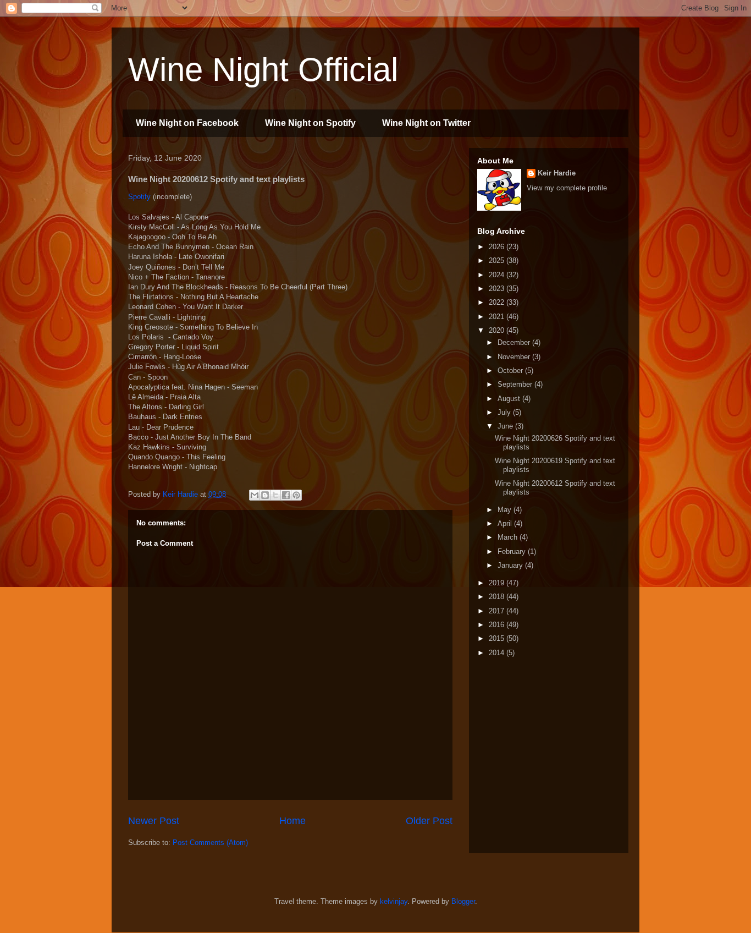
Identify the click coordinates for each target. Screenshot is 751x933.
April (506, 523)
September (516, 384)
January (511, 565)
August (510, 398)
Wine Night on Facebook (187, 123)
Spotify (139, 197)
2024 (497, 275)
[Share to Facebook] (285, 495)
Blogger (463, 901)
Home (292, 820)
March (509, 537)
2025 (497, 260)
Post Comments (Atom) (210, 842)
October (511, 370)
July (505, 412)
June (506, 426)
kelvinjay (393, 901)
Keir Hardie (557, 173)
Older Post (429, 820)
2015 (497, 638)
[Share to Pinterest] (296, 495)
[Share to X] (275, 495)
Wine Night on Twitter (426, 123)
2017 (497, 611)
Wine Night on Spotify (310, 123)
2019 (497, 583)
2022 (497, 302)
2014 (497, 653)
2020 (497, 330)
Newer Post (153, 820)
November (515, 357)
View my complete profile (567, 188)
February (513, 551)
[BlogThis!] (264, 495)
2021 (497, 316)
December (515, 342)
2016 (497, 625)
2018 (497, 596)
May (505, 510)
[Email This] (254, 495)
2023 (497, 288)
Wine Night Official (263, 69)
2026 (497, 247)
